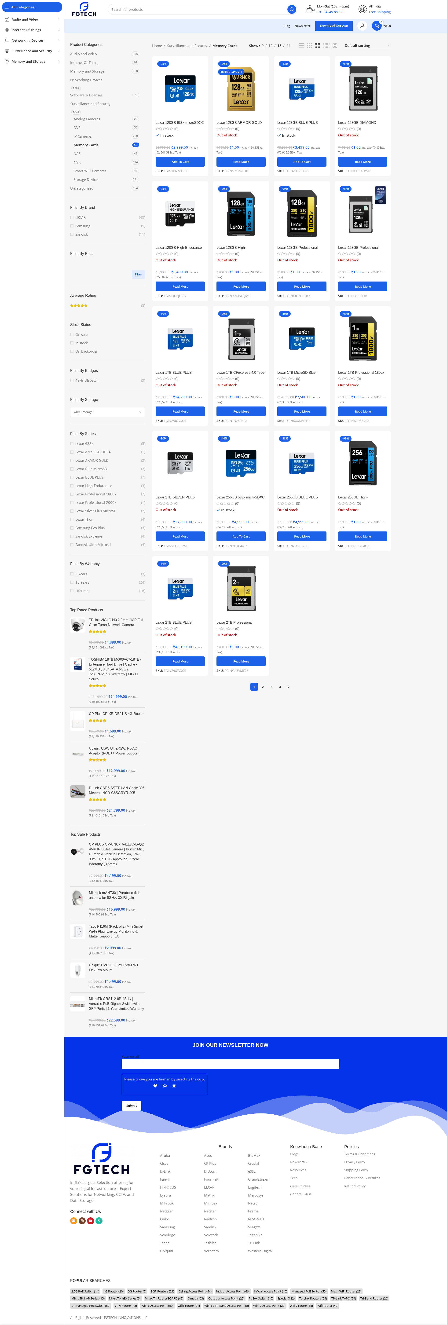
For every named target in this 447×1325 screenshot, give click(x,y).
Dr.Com (210, 1171)
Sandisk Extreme (88, 536)
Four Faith (212, 1179)
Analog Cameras (87, 119)
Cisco (164, 1163)
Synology (167, 1235)
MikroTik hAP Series (88, 1298)
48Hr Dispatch (87, 380)
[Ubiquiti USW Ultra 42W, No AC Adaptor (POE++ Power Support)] (77, 762)
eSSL (252, 1171)
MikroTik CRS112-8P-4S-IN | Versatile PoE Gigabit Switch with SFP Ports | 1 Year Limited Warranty (116, 1003)
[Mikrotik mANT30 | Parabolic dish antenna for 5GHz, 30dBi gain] (77, 903)
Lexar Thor (84, 519)
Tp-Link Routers (313, 1298)
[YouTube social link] (90, 1220)
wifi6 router (189, 1305)
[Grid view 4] (317, 45)
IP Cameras (83, 136)
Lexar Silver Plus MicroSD (96, 511)
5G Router (137, 1291)
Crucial (253, 1163)
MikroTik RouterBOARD (164, 1298)
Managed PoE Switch (309, 1291)
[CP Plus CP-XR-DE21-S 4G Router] (77, 725)
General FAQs (300, 1194)
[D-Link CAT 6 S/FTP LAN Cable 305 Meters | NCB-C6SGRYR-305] (77, 801)
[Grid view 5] (326, 45)
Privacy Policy (354, 1162)
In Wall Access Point (270, 1291)
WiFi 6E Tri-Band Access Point (226, 1305)
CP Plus (210, 1163)
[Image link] (102, 1159)
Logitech (255, 1187)
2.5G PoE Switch (85, 1291)
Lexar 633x (84, 443)
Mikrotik (167, 1203)
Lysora (165, 1195)
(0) (176, 129)
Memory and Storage (87, 71)
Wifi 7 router (301, 1305)
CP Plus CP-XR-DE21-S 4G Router (116, 714)
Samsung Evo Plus (90, 527)
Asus (208, 1155)
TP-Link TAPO (343, 1298)
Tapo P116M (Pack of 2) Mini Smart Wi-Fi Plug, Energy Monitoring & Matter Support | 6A (116, 931)
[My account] (362, 25)
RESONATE (256, 1219)
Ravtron (210, 1219)
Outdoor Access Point (226, 1298)
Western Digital (260, 1250)
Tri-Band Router (374, 1298)
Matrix (209, 1195)
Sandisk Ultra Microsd (93, 544)
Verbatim (211, 1250)
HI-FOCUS (168, 1187)
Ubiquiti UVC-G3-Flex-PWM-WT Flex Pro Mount (114, 967)
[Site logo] (84, 9)
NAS (77, 153)
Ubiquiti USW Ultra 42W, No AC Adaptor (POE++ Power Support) (114, 750)
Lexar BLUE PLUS (89, 477)
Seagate (254, 1227)
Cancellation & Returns (362, 1178)
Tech (294, 1178)
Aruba (165, 1155)
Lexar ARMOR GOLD (92, 460)
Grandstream (258, 1179)
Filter (138, 274)
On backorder (86, 351)
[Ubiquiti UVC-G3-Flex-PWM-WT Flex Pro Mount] (77, 976)
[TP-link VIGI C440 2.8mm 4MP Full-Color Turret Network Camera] (77, 633)
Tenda (164, 1243)
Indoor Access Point (232, 1291)
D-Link (165, 1171)
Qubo (164, 1219)
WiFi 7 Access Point (269, 1305)
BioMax (254, 1155)
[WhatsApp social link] (99, 1220)
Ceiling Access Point (195, 1291)
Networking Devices (86, 79)
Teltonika (255, 1235)
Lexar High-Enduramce (93, 485)
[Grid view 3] (309, 45)
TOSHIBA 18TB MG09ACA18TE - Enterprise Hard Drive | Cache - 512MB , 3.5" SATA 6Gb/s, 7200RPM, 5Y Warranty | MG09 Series (115, 669)
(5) (143, 305)
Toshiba (210, 1243)
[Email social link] (73, 1220)
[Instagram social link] (82, 1220)
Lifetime (81, 590)
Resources (298, 1170)
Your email (130, 1056)
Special (286, 1298)
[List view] (301, 45)
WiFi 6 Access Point (157, 1305)
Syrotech (211, 1235)
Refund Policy (355, 1186)
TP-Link (254, 1243)
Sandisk (81, 234)
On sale (81, 334)
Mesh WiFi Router (346, 1291)
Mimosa (210, 1203)
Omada (196, 1298)
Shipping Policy (356, 1170)
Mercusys (256, 1195)
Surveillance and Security (90, 103)
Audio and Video (83, 53)
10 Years (82, 582)
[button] (180, 162)
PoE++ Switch (261, 1298)
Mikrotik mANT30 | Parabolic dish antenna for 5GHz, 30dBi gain (114, 895)
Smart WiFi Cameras (90, 170)
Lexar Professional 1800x (95, 494)
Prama (253, 1211)
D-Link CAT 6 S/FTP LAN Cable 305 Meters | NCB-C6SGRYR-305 (116, 790)
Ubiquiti (166, 1250)
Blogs (294, 1154)
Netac (252, 1203)
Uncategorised (81, 188)
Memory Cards (86, 145)
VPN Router (126, 1305)
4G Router (114, 1291)
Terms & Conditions (359, 1154)
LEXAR (80, 217)
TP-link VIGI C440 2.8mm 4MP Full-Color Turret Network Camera (116, 622)
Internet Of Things (84, 62)
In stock (81, 342)
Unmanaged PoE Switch (90, 1305)
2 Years (81, 573)
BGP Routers (162, 1291)
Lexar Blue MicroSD (91, 468)
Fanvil (165, 1179)
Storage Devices (86, 179)
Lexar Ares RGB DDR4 (93, 452)
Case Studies (300, 1186)
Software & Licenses (86, 95)
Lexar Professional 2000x (95, 502)
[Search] (291, 9)
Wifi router (327, 1305)
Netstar (210, 1211)
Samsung (82, 225)
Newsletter (298, 1162)
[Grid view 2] (335, 45)
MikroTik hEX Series (124, 1298)
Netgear (166, 1211)
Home (157, 45)
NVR (77, 162)
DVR (77, 127)
